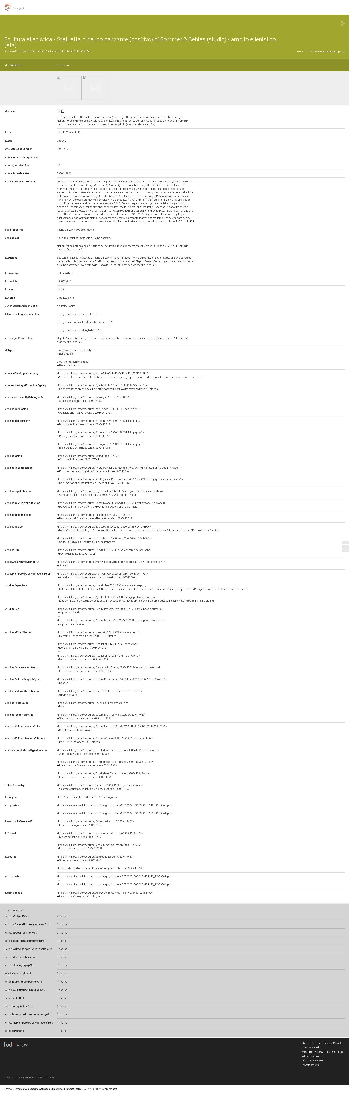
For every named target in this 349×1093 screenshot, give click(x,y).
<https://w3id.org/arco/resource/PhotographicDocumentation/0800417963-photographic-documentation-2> (120, 481)
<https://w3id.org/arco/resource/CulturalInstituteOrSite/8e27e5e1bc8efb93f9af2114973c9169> (112, 728)
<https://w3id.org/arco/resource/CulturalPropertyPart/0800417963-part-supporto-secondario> (112, 622)
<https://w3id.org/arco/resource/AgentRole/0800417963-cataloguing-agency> (152, 587)
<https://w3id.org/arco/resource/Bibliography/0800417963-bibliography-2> (100, 434)
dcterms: (22, 314)
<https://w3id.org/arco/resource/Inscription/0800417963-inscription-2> (98, 657)
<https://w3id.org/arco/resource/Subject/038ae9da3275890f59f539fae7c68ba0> (137, 528)
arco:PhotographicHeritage (72, 363)
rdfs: (12, 65)
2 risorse (62, 916)
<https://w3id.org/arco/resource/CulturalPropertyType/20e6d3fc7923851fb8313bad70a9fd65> (112, 681)
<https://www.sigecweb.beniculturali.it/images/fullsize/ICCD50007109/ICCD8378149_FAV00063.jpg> (114, 805)
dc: (8, 132)
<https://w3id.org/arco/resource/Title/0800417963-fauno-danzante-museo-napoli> (105, 552)
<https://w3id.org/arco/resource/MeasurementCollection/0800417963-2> (99, 846)
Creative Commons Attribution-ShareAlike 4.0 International (49, 1089)
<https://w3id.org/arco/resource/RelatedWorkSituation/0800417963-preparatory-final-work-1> (111, 505)
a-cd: (20, 181)
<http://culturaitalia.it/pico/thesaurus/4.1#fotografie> (87, 797)
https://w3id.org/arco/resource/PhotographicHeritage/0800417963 (47, 51)
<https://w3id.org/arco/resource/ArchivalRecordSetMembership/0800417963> (102, 575)
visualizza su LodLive (312, 1047)
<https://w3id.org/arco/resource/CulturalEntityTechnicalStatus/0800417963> (101, 716)
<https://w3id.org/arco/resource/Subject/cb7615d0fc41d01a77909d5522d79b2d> (105, 540)
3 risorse (62, 949)
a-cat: (26, 397)
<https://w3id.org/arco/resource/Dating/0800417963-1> (89, 457)
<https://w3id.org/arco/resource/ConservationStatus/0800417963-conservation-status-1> (109, 669)
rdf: (8, 350)
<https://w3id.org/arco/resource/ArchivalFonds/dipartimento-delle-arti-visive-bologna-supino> (111, 563)
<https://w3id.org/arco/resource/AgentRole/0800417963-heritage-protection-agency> (135, 599)
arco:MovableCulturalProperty (74, 352)
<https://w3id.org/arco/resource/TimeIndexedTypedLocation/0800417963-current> (105, 763)
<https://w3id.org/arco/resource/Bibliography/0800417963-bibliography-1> (100, 422)
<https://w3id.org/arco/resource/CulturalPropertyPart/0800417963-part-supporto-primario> (110, 610)
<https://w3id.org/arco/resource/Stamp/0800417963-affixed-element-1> (98, 634)
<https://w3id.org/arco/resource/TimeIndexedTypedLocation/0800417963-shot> (103, 775)
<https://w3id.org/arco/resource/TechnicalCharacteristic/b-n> (93, 704)
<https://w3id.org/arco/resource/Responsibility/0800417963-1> (94, 516)
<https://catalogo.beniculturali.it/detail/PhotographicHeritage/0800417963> (100, 868)
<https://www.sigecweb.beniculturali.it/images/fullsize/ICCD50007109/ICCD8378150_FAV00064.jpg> (114, 813)
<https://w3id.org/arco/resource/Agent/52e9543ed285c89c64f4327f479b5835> (130, 375)
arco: (18, 148)
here (115, 1089)
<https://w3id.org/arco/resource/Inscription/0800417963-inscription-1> (98, 646)
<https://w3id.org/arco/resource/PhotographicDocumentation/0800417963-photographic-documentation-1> (120, 469)
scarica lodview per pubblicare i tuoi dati (29, 1077)
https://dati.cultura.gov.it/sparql (325, 1043)
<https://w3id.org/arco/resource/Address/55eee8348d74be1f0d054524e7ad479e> (105, 740)
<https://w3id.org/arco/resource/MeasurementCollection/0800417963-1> (99, 835)
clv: (14, 785)
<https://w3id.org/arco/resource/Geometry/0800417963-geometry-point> (99, 787)
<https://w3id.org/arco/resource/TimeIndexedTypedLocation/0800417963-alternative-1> (108, 752)
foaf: (12, 876)
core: (15, 585)
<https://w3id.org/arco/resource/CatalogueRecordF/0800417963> (95, 399)
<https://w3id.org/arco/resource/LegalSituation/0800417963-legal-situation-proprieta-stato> (110, 493)
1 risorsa (62, 924)
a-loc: (22, 726)
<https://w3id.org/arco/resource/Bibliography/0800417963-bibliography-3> (100, 446)
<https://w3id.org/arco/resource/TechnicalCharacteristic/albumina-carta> (100, 693)
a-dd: (18, 632)
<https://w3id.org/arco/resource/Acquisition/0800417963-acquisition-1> (99, 411)
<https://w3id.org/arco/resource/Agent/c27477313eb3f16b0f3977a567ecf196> (107, 387)
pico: (20, 305)
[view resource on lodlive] (343, 23)
